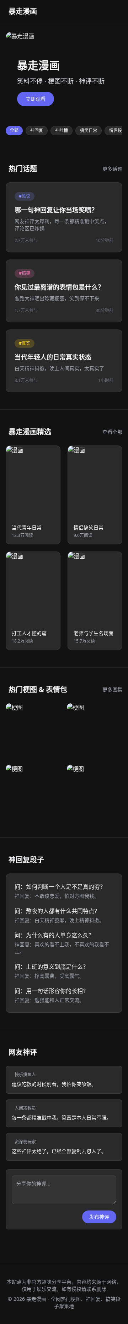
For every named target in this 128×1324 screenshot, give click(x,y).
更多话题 (112, 168)
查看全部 (112, 431)
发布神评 (99, 1216)
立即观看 (36, 98)
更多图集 (112, 689)
